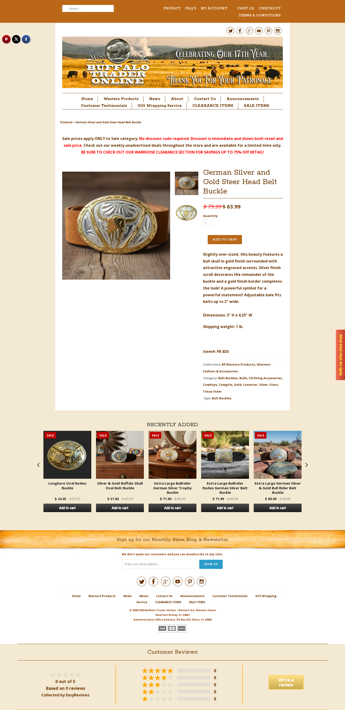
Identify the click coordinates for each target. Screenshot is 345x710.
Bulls (243, 378)
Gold (238, 384)
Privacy (171, 8)
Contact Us (205, 98)
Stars (273, 384)
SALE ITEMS (256, 105)
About (177, 98)
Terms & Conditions (259, 15)
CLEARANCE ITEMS (212, 105)
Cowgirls (225, 384)
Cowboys (210, 384)
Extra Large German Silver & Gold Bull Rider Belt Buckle (278, 488)
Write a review (286, 682)
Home (87, 98)
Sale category (124, 138)
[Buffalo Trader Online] (172, 64)
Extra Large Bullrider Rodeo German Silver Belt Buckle (225, 488)
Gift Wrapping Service (160, 105)
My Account (214, 8)
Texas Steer (212, 391)
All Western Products (238, 364)
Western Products (121, 98)
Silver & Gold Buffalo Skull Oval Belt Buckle (120, 485)
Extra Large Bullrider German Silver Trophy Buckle (172, 488)
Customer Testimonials (104, 105)
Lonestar (250, 384)
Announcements (242, 98)
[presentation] (38, 465)
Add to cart (67, 508)
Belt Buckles (228, 378)
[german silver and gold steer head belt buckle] (186, 184)
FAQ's (190, 8)
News (154, 98)
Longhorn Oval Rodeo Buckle (67, 485)
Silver (263, 384)
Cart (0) (245, 8)
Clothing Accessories (265, 378)
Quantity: (210, 216)
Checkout (269, 8)
